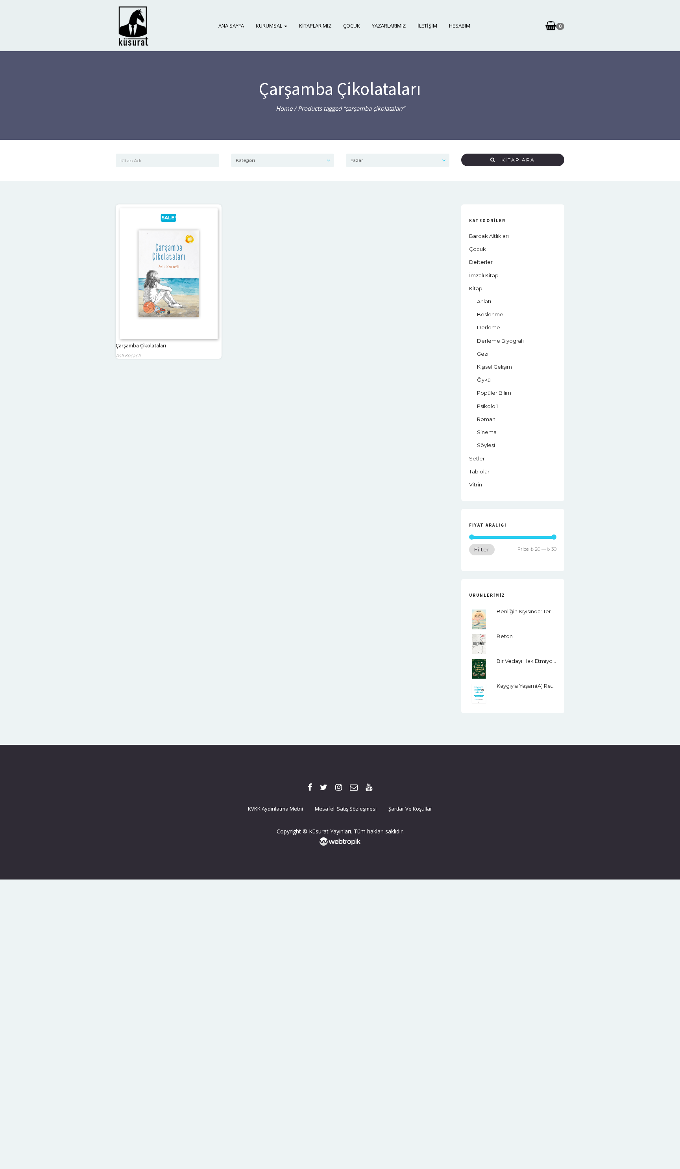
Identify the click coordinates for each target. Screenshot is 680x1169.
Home (284, 108)
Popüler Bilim (494, 393)
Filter (482, 549)
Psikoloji (487, 406)
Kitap (475, 288)
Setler (477, 458)
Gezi (482, 354)
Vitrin (475, 484)
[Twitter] (323, 787)
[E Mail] (354, 787)
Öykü (484, 380)
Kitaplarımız (315, 25)
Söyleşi (486, 445)
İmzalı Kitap (484, 275)
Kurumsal (269, 25)
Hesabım (459, 25)
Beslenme (490, 314)
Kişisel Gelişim (494, 367)
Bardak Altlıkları (489, 236)
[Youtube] (369, 787)
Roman (486, 419)
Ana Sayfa (231, 25)
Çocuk (351, 25)
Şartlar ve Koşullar (410, 808)
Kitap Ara (515, 160)
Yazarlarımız (389, 25)
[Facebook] (310, 787)
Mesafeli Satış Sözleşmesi (346, 808)
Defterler (481, 262)
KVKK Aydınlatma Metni (275, 808)
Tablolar (479, 471)
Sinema (487, 432)
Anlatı (484, 301)
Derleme (488, 327)
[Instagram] (338, 787)
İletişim (427, 25)
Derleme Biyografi (500, 341)
